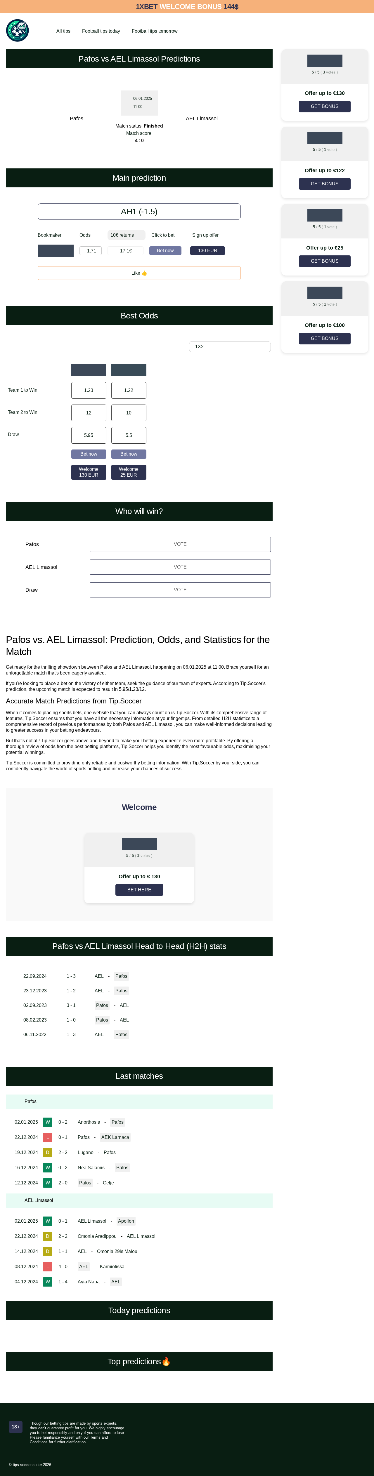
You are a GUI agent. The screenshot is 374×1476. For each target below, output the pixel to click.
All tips (63, 31)
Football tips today (101, 31)
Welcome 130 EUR (88, 472)
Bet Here (139, 889)
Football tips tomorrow (155, 31)
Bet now (165, 250)
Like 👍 (139, 273)
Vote (180, 544)
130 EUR (207, 250)
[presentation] (35, 868)
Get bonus (325, 106)
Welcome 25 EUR (128, 472)
